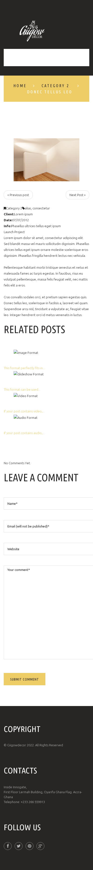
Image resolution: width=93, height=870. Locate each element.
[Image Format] (26, 352)
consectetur (41, 208)
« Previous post (18, 195)
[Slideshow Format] (29, 374)
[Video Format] (26, 395)
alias (28, 208)
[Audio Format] (25, 417)
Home (20, 85)
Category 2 (55, 85)
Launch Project (14, 232)
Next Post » (77, 195)
